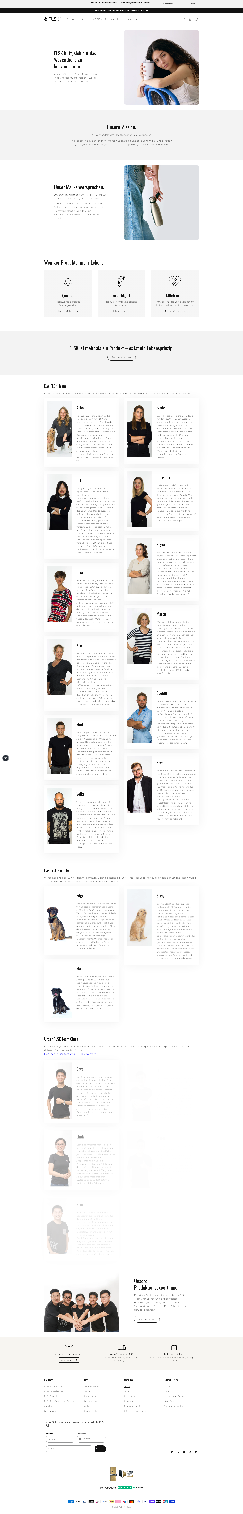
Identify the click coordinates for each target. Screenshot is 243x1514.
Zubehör (48, 1406)
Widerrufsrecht (92, 1386)
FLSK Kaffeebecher (53, 1391)
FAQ (166, 1391)
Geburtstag (81, 1434)
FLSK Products (125, 1507)
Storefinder (170, 1401)
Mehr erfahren (147, 1319)
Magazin (128, 1401)
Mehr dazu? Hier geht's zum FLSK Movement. (70, 1054)
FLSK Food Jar (51, 1396)
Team (127, 1386)
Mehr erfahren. (66, 311)
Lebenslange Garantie (175, 1396)
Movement (129, 1396)
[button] (72, 19)
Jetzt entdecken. (121, 357)
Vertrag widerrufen (174, 1406)
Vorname (49, 1434)
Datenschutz (90, 1401)
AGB (86, 1406)
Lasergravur (50, 1411)
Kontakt (168, 1386)
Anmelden (100, 1449)
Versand (88, 1391)
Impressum (90, 1396)
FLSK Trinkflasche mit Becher (59, 1401)
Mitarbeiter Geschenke (135, 1411)
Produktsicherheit (93, 1411)
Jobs (126, 1391)
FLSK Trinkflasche (53, 1386)
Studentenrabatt (132, 1406)
